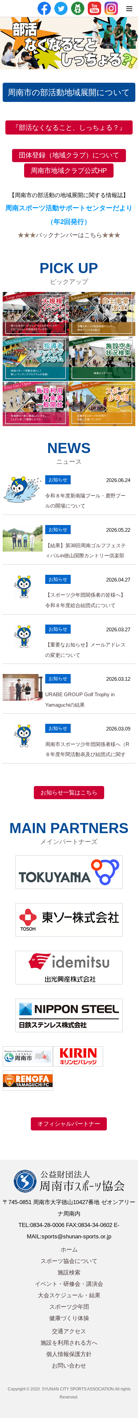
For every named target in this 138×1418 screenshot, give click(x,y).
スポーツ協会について (69, 1261)
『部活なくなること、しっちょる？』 (69, 127)
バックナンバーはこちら (69, 235)
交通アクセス (69, 1331)
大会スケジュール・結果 (69, 1295)
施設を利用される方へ (69, 1343)
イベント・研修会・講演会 (69, 1284)
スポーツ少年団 (69, 1307)
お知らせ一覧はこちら (69, 792)
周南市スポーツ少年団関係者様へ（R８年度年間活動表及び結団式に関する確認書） (87, 754)
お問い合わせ (69, 1366)
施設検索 (69, 1272)
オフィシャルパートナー (69, 1124)
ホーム (69, 1249)
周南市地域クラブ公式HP (69, 170)
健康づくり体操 (69, 1318)
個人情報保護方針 (69, 1354)
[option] (69, 34)
